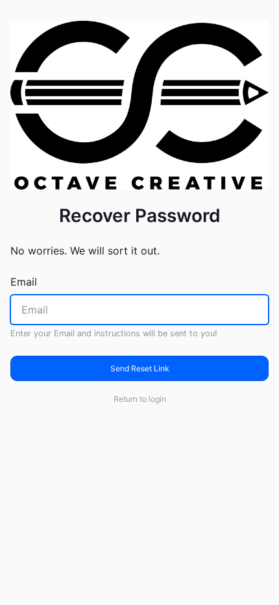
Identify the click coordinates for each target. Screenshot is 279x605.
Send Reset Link (139, 368)
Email (23, 281)
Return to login (140, 399)
